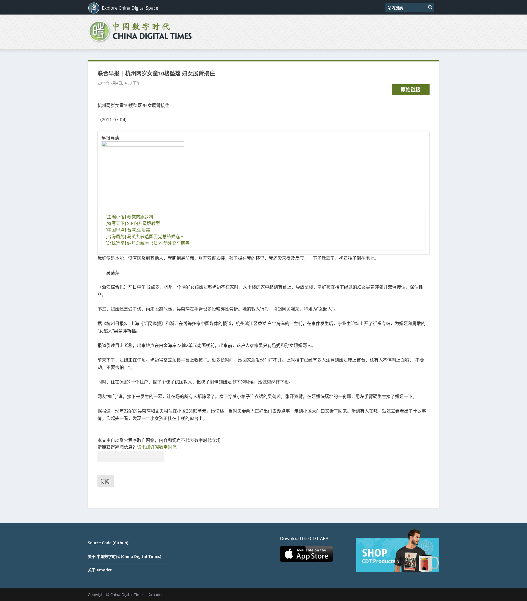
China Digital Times (127, 594)
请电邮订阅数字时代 (156, 447)
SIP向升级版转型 (143, 223)
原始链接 (411, 89)
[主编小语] (115, 217)
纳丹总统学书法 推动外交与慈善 (158, 243)
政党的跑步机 (140, 217)
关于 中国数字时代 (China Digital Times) (124, 556)
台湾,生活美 (138, 230)
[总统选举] (115, 243)
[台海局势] (115, 236)
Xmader (156, 594)
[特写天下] (115, 223)
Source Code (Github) (108, 542)
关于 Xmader (100, 569)
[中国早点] (115, 230)
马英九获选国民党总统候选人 (155, 236)
